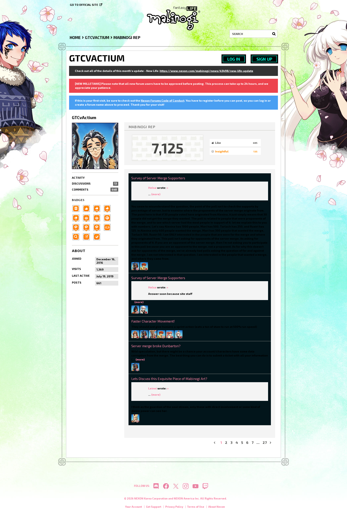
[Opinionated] (87, 227)
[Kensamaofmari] (170, 333)
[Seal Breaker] (108, 217)
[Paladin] (98, 217)
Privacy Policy (174, 506)
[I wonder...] (77, 236)
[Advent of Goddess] (87, 217)
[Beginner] (87, 208)
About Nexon (216, 506)
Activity (78, 177)
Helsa (152, 187)
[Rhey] (135, 418)
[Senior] (77, 217)
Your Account (133, 506)
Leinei (152, 388)
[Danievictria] (179, 333)
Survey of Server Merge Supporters (158, 178)
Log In (233, 58)
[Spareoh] (135, 265)
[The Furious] (98, 227)
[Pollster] (87, 236)
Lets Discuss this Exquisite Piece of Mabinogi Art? (169, 379)
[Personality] (108, 227)
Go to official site (84, 4)
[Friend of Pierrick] (77, 208)
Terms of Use (195, 506)
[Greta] (144, 309)
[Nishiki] (144, 265)
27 (265, 442)
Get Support (153, 506)
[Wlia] (135, 333)
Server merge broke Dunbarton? (156, 346)
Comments (94, 189)
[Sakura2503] (135, 309)
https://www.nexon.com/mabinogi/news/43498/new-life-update (206, 71)
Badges (78, 200)
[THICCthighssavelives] (153, 333)
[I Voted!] (98, 236)
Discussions (94, 183)
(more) (155, 194)
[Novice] (108, 208)
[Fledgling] (98, 208)
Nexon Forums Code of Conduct (162, 100)
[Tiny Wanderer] (77, 227)
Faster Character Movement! (153, 321)
